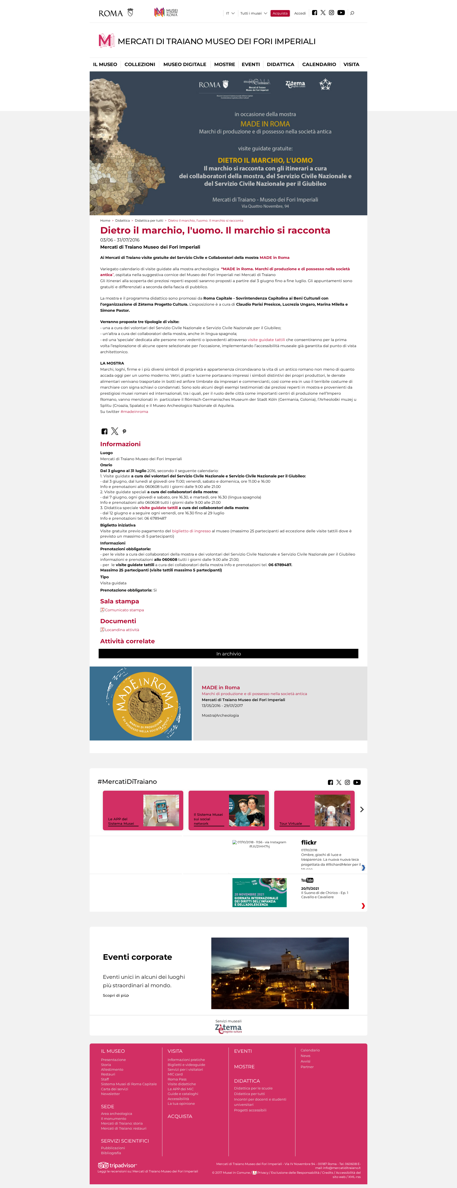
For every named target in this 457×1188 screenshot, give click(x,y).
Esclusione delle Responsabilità (295, 1173)
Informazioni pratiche (186, 1059)
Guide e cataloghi (183, 1094)
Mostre (224, 64)
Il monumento (113, 1118)
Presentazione (113, 1059)
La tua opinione (181, 1103)
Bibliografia (111, 1153)
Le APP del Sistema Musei (121, 821)
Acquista (280, 13)
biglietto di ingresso (191, 531)
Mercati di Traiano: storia (122, 1123)
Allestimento (112, 1069)
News (305, 1056)
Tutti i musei (251, 13)
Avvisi (305, 1061)
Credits (327, 1173)
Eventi (251, 64)
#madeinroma (134, 411)
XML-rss (354, 1177)
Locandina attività (122, 629)
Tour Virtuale (291, 823)
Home (105, 220)
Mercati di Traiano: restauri (124, 1128)
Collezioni (140, 64)
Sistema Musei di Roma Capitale (129, 1084)
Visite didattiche (182, 1084)
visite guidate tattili (266, 339)
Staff (105, 1079)
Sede (107, 1106)
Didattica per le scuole (253, 1088)
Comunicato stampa (124, 610)
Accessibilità (178, 1099)
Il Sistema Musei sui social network (208, 819)
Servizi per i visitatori (185, 1069)
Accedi (300, 13)
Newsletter (110, 1094)
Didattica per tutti (149, 220)
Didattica (280, 64)
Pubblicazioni (113, 1148)
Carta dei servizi (114, 1089)
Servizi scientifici (125, 1141)
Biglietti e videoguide (186, 1065)
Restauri (108, 1074)
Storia (106, 1065)
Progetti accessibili (250, 1110)
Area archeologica (116, 1113)
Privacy (262, 1173)
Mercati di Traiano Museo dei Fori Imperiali (217, 41)
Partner (307, 1067)
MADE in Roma (275, 257)
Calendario (319, 64)
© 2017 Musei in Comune (231, 1173)
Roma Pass (177, 1079)
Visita (351, 64)
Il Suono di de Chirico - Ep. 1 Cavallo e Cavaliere (324, 895)
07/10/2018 (331, 860)
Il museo (105, 64)
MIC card (175, 1074)
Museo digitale (184, 64)
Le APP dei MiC (181, 1089)
